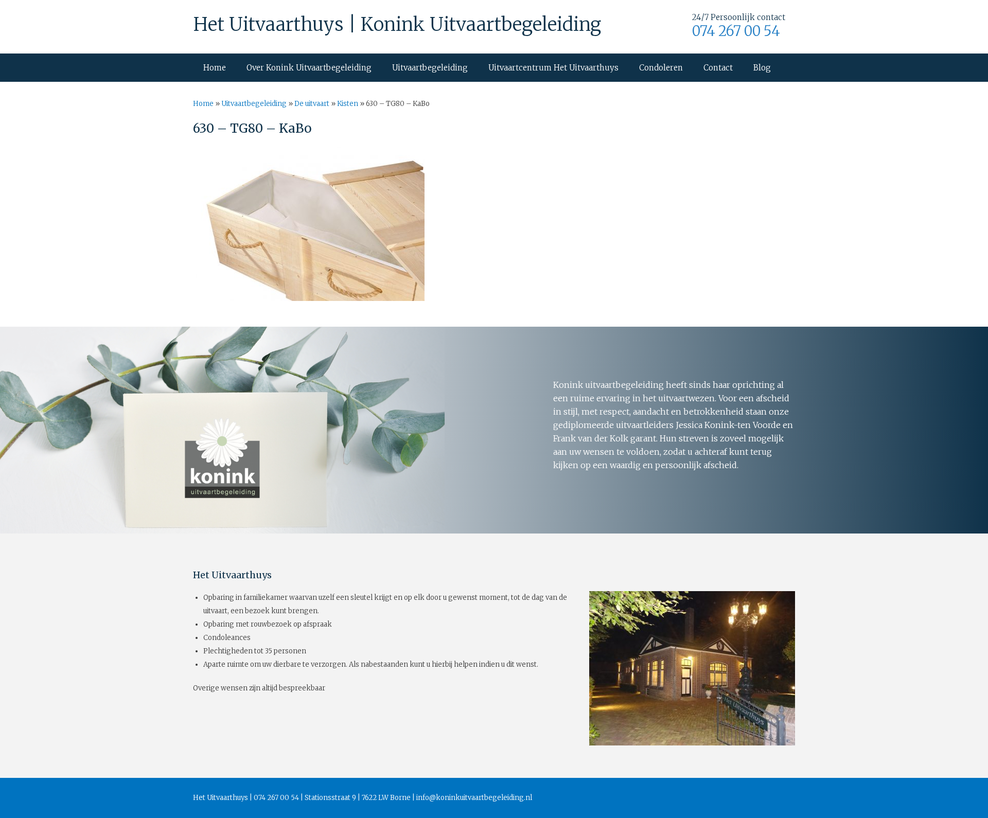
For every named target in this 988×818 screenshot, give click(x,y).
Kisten (347, 103)
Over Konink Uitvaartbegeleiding (309, 68)
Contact (718, 68)
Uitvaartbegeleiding (430, 68)
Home (214, 68)
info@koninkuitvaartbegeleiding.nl (474, 797)
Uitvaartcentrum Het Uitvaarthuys (553, 68)
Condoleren (661, 68)
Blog (762, 68)
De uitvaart (311, 103)
